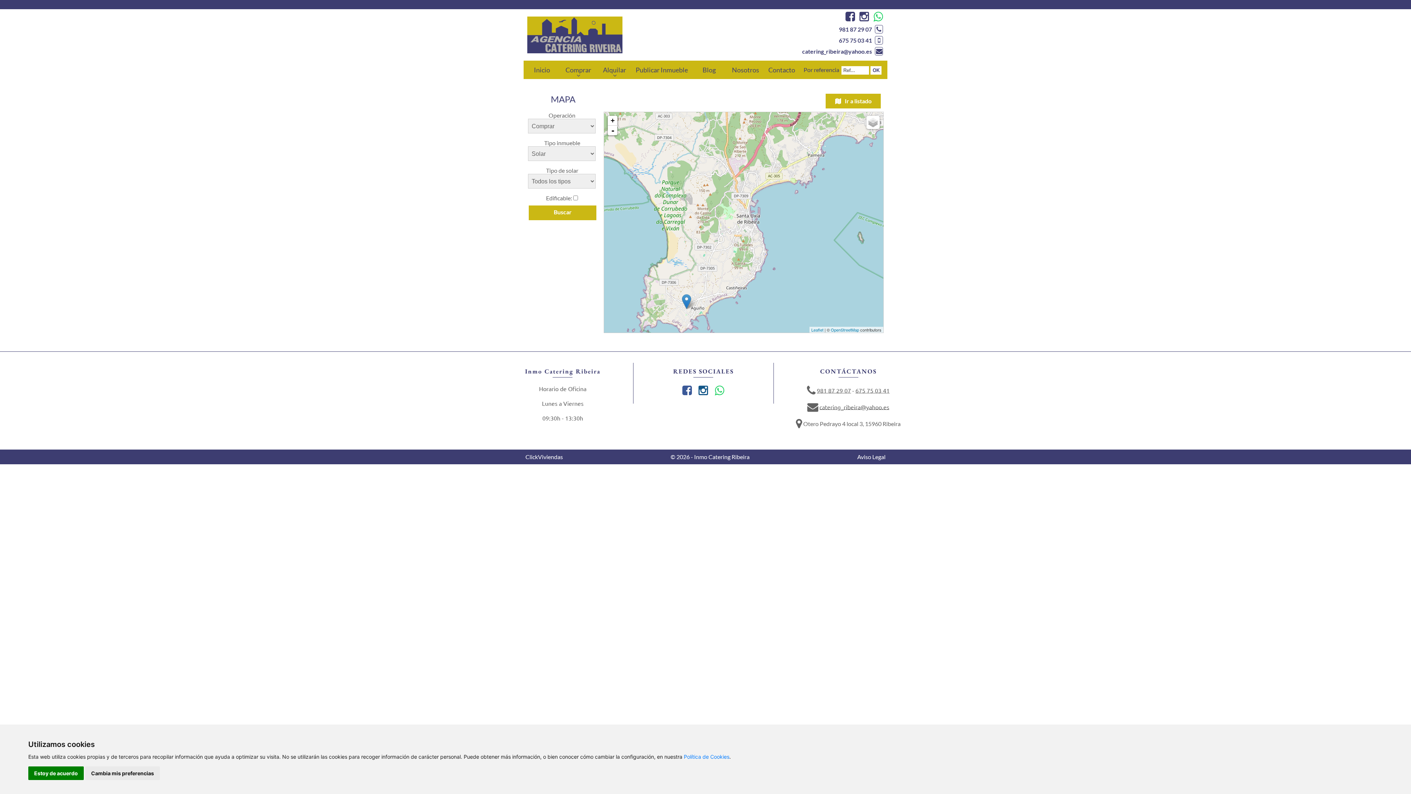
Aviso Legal (871, 456)
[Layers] (873, 122)
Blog (709, 70)
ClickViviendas (544, 456)
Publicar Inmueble (662, 70)
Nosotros (745, 70)
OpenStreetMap (845, 330)
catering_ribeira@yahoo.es (837, 51)
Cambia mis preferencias (122, 773)
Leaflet (817, 330)
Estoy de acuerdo (56, 773)
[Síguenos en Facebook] (849, 18)
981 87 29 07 (855, 29)
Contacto (781, 70)
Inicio (542, 70)
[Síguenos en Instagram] (863, 18)
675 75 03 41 (855, 40)
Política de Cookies (706, 757)
